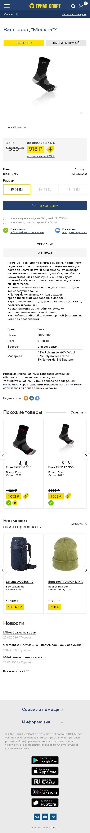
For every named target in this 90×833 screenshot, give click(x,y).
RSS (26, 671)
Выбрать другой (66, 43)
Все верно (24, 43)
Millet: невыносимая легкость (24, 657)
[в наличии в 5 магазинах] (8, 502)
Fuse (40, 329)
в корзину (49, 205)
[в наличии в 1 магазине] (51, 502)
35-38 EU (16, 189)
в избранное (17, 127)
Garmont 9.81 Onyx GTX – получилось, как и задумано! (43, 644)
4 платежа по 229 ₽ (41, 156)
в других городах (74, 232)
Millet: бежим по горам (19, 632)
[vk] (31, 398)
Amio (55, 827)
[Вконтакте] (37, 817)
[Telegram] (53, 817)
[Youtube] (45, 817)
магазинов (10, 384)
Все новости (12, 671)
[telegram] (37, 398)
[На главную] (45, 6)
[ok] (26, 398)
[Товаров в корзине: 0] (82, 6)
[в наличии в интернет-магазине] (14, 502)
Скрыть (77, 412)
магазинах (66, 384)
